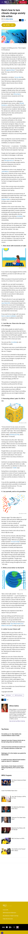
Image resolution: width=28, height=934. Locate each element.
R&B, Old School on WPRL (18, 838)
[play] (2, 933)
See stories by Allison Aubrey (17, 721)
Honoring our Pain (14, 434)
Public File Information (8, 918)
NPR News (8, 695)
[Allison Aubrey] (4, 708)
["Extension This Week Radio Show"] (6, 820)
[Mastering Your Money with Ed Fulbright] (6, 830)
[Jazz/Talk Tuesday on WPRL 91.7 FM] (6, 799)
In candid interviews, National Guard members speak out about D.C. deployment (13, 760)
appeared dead (10, 70)
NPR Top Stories (18, 695)
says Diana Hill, (5, 303)
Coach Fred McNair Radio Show (9, 790)
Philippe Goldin (5, 199)
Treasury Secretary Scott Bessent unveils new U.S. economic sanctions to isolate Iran (13, 747)
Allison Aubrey (9, 19)
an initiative (19, 216)
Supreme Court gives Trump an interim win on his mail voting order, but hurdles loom (13, 741)
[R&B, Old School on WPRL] (6, 841)
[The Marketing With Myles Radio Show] (6, 809)
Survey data (18, 77)
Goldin (15, 467)
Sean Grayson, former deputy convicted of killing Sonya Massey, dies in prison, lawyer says (12, 767)
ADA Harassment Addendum (9, 912)
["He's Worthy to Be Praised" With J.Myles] (6, 851)
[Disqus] (14, 882)
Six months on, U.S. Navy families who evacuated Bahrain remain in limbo (11, 734)
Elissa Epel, (17, 94)
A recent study (15, 541)
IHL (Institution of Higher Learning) (10, 915)
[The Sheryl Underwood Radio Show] (6, 782)
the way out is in (9, 160)
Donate (23, 2)
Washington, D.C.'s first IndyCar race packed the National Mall (13, 754)
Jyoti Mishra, (5, 171)
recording (14, 342)
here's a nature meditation (8, 316)
